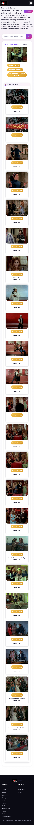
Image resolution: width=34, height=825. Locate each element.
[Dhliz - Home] (4, 3)
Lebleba (22, 698)
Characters (5, 795)
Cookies (4, 814)
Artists (4, 792)
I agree (28, 11)
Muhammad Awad (14, 698)
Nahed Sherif (22, 728)
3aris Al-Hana (17, 111)
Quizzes (20, 792)
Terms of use (6, 808)
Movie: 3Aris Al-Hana (12, 44)
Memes (20, 787)
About (3, 803)
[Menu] (31, 3)
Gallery (4, 797)
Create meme (21, 789)
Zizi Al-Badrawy (17, 278)
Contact (4, 806)
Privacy (4, 811)
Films (3, 787)
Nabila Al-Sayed (22, 558)
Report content (6, 816)
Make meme (17, 107)
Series (4, 789)
